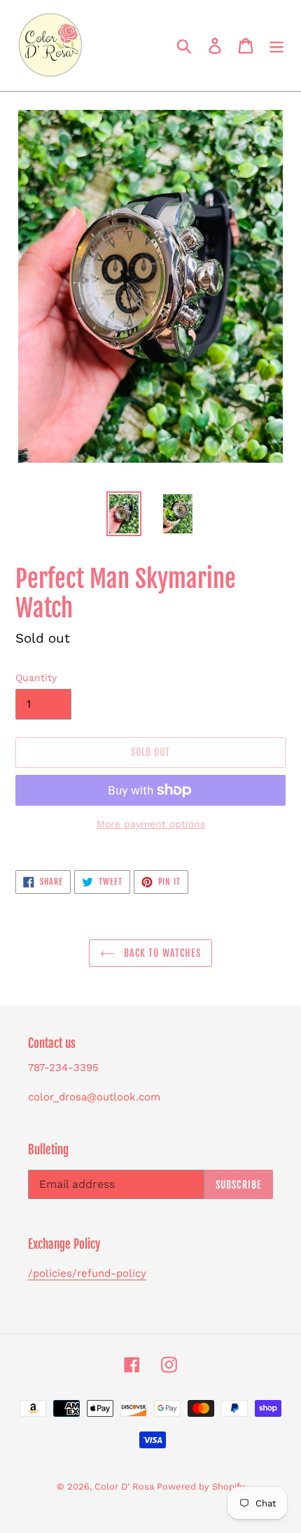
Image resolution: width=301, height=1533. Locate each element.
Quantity (36, 677)
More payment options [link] (151, 824)
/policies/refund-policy (87, 1273)
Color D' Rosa (125, 1486)
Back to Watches (161, 953)
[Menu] (276, 46)
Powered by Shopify (201, 1486)
